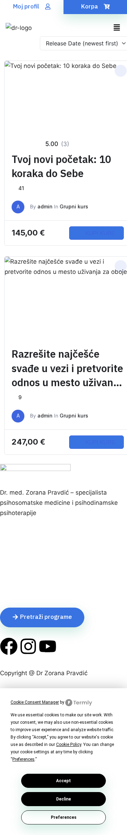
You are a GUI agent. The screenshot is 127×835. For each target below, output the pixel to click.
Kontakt (11, 586)
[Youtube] (47, 646)
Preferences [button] (23, 759)
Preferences (64, 817)
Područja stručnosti (27, 565)
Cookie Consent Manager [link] (35, 702)
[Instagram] (28, 646)
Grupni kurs (74, 206)
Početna (11, 545)
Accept (63, 780)
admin (45, 206)
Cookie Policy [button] (68, 744)
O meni (10, 555)
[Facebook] (9, 646)
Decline (63, 799)
